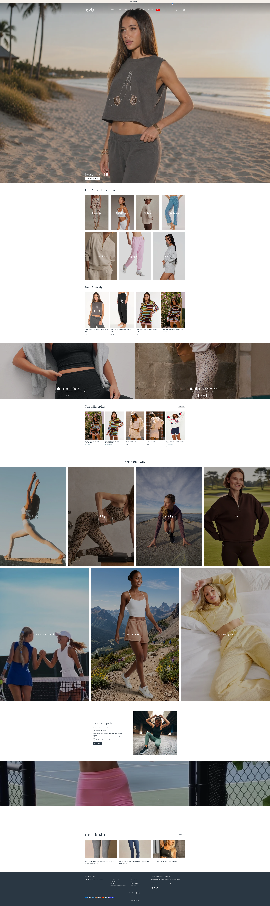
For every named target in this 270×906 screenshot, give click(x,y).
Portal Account (134, 879)
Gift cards (133, 877)
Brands (133, 10)
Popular (151, 10)
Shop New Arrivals (92, 178)
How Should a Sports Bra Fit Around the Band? (165, 861)
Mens (126, 10)
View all (181, 287)
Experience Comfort (135, 787)
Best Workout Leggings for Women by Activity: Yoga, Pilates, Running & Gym (99, 862)
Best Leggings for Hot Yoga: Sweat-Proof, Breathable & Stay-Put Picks (134, 862)
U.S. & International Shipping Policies (118, 885)
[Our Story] (155, 733)
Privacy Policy (133, 885)
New (112, 10)
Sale (158, 10)
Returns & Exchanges (114, 879)
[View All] (202, 371)
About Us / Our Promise (115, 877)
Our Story (97, 743)
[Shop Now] (67, 371)
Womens (118, 10)
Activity (142, 10)
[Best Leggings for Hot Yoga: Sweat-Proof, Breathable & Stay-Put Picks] (135, 849)
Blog (132, 881)
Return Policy (113, 881)
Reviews (112, 883)
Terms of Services (134, 883)
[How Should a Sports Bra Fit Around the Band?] (169, 849)
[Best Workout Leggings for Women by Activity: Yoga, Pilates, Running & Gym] (101, 849)
